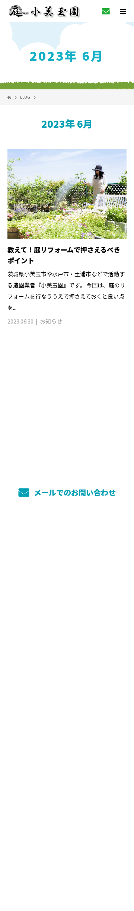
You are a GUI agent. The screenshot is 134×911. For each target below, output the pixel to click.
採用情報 (67, 713)
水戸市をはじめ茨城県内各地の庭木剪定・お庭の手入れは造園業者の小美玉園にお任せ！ (67, 849)
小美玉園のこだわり (67, 573)
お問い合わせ (67, 748)
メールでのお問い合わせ (74, 492)
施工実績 (67, 591)
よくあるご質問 (67, 661)
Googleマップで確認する (67, 808)
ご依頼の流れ (67, 626)
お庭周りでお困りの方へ (67, 608)
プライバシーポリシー (67, 860)
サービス (67, 556)
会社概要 (67, 696)
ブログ (67, 731)
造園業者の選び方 (67, 643)
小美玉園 (67, 767)
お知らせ (51, 321)
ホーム (67, 538)
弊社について (67, 678)
